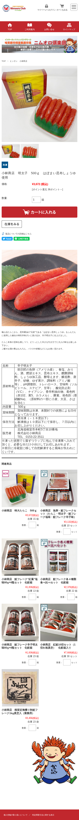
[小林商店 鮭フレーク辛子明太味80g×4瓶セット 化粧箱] (20, 622)
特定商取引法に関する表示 (43, 815)
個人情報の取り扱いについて (16, 815)
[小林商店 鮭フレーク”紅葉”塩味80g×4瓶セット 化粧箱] (20, 557)
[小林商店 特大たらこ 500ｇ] (20, 488)
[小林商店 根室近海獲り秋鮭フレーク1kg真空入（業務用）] (20, 687)
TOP (10, 29)
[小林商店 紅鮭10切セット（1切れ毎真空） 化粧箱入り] (58, 622)
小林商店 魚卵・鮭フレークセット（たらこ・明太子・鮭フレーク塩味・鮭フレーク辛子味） (58, 513)
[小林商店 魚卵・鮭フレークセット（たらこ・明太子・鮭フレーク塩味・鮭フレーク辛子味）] (58, 488)
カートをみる (61, 10)
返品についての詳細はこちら (18, 234)
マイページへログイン (46, 10)
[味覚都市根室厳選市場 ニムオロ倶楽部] (14, 14)
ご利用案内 (30, 29)
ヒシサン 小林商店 (18, 61)
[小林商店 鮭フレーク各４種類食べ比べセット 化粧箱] (58, 557)
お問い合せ (49, 29)
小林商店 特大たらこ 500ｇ (19, 510)
